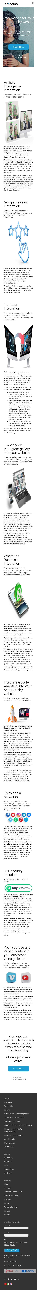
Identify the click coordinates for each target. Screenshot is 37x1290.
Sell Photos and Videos (12, 1121)
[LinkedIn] (18, 1279)
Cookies (7, 1215)
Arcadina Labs (9, 1139)
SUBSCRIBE (12, 1250)
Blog (6, 1184)
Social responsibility (11, 1196)
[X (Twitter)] (11, 1279)
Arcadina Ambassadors (13, 1192)
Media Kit (7, 1173)
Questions (8, 1162)
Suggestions (9, 1169)
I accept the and (15, 1243)
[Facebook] (5, 1279)
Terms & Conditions (11, 1207)
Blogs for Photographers (13, 1135)
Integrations (8, 1147)
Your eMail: (7, 1232)
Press (6, 1203)
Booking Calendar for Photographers (18, 1125)
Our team (7, 1188)
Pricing (6, 1110)
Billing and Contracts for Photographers (13, 1130)
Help (6, 1165)
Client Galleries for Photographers (16, 1114)
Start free (18, 47)
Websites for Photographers (14, 1118)
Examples (8, 1102)
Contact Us (8, 1158)
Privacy (7, 1211)
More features (9, 1143)
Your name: (7, 1225)
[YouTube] (15, 1279)
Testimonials (9, 1106)
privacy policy (9, 1245)
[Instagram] (8, 1279)
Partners (7, 1199)
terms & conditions (18, 1242)
